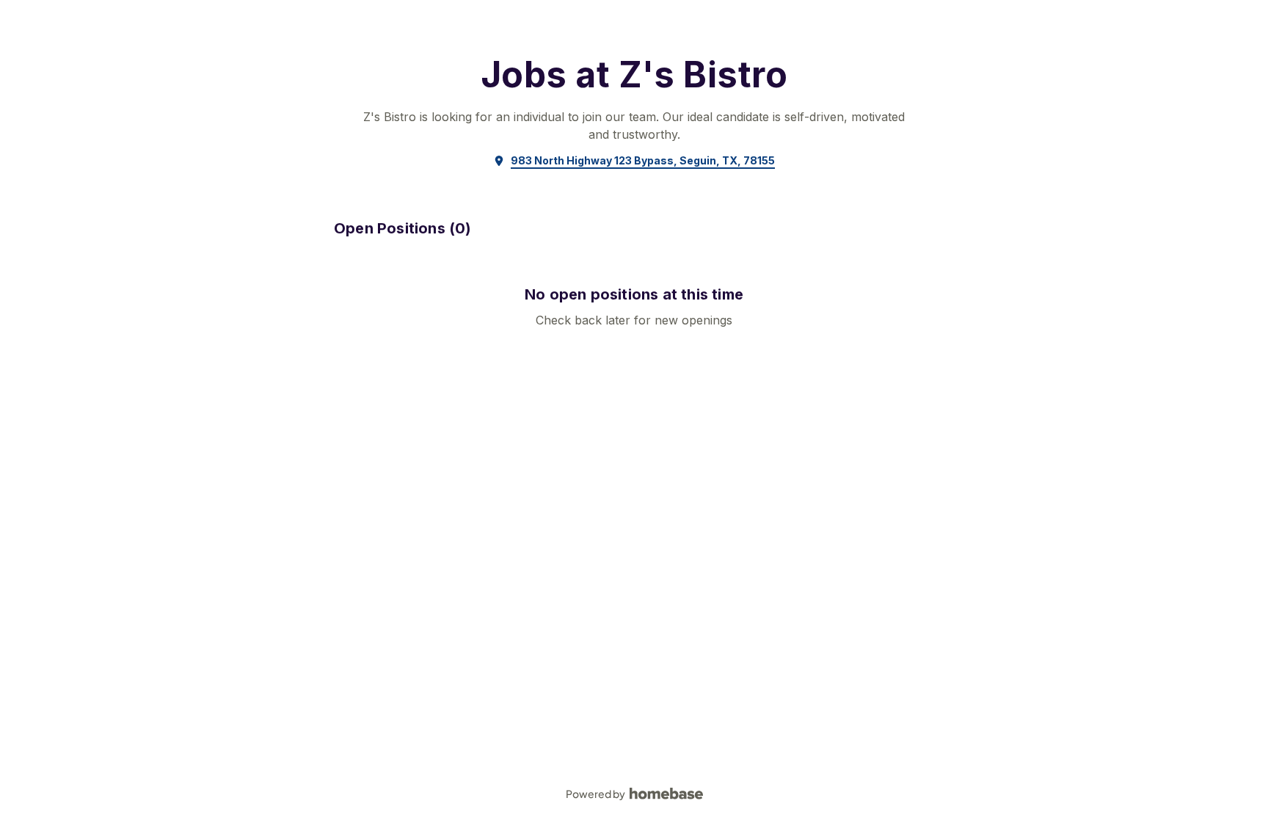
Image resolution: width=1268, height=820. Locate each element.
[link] (634, 161)
